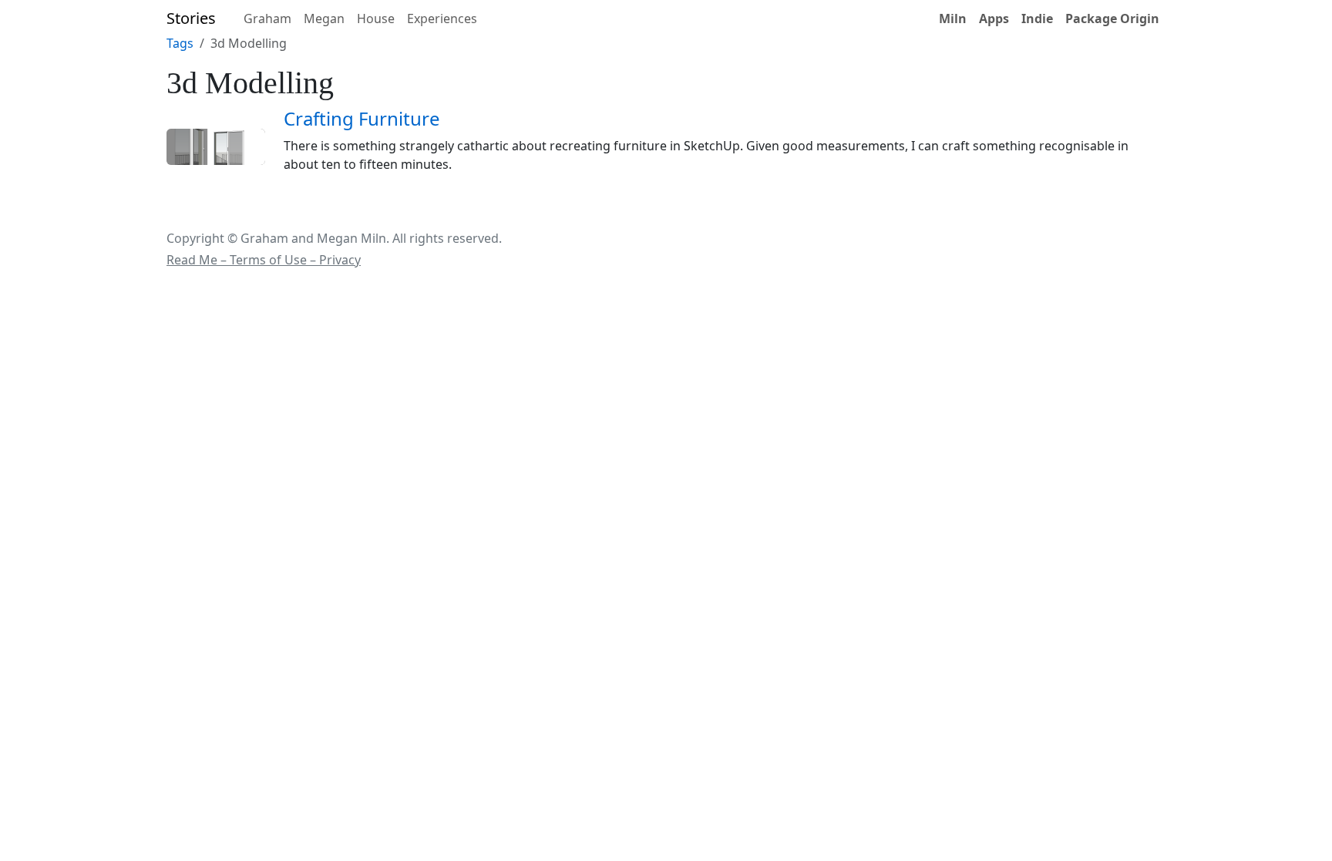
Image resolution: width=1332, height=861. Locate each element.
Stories (191, 18)
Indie (1037, 18)
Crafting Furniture (362, 118)
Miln (953, 18)
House (376, 18)
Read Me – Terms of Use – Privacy (263, 259)
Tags (179, 43)
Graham (267, 18)
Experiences (442, 18)
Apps (994, 18)
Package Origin (1112, 18)
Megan (324, 18)
